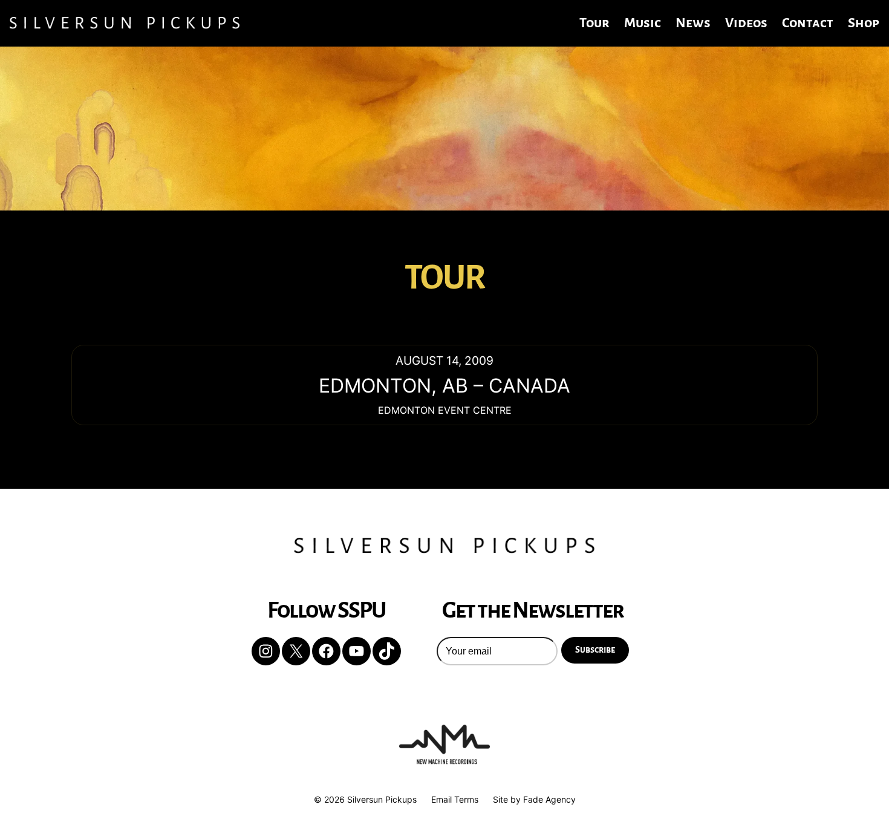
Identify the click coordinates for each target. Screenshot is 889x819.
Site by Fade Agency (534, 799)
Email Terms (454, 799)
